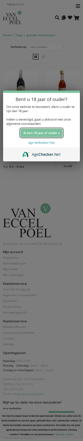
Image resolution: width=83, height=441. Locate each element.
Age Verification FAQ (41, 142)
